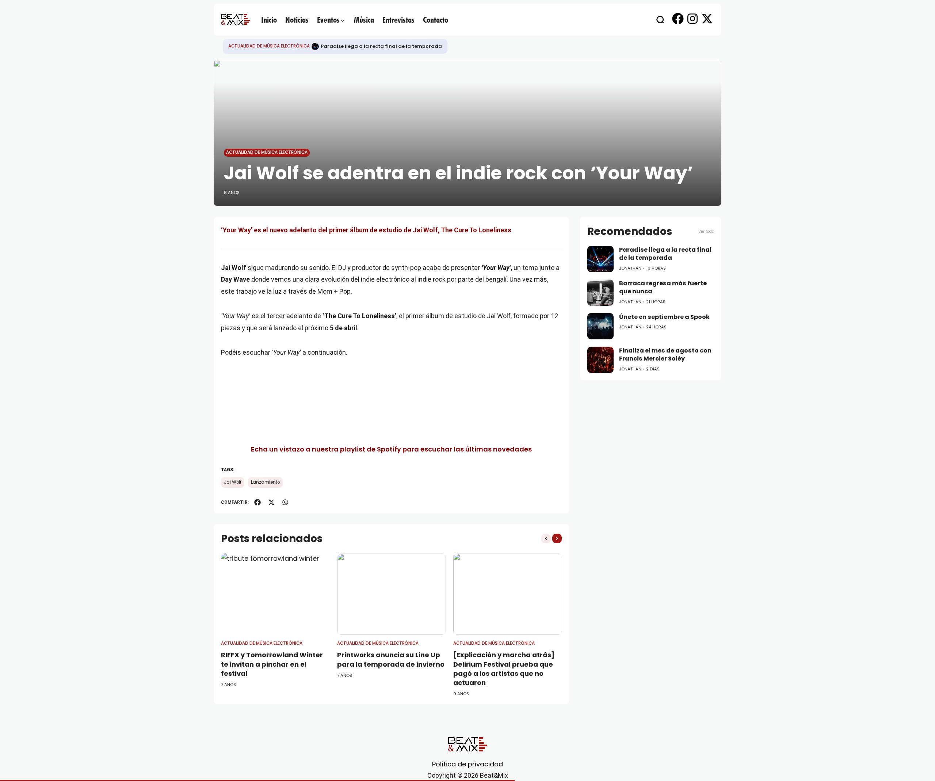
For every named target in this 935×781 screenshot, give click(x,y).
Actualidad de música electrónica (269, 46)
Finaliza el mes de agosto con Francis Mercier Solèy (665, 354)
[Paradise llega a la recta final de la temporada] (315, 46)
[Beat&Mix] (235, 19)
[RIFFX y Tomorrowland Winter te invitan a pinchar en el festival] (275, 594)
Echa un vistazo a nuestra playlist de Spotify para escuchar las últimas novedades (391, 449)
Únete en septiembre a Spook (664, 317)
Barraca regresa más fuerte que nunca (663, 287)
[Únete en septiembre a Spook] (600, 326)
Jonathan (630, 268)
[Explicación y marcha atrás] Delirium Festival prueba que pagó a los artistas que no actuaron (503, 668)
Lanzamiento (265, 482)
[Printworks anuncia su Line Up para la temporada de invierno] (391, 594)
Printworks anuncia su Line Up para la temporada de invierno (390, 659)
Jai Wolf (232, 482)
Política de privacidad (467, 764)
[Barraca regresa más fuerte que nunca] (600, 292)
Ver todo (706, 231)
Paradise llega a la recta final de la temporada (381, 46)
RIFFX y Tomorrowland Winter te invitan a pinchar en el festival (272, 664)
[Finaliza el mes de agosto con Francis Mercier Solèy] (600, 360)
